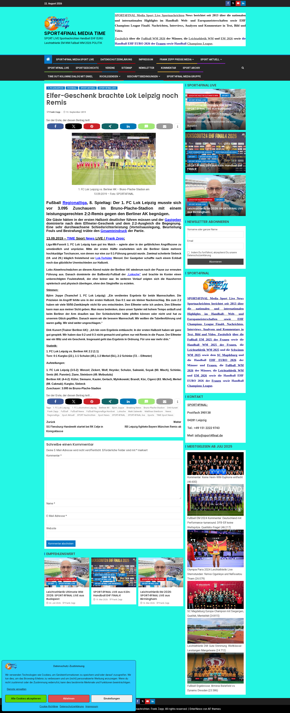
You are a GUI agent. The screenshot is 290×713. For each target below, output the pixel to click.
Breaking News (134, 407)
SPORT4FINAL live (136, 415)
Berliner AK (104, 407)
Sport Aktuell (88, 88)
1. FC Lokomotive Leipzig (84, 407)
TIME (71, 238)
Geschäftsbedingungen (142, 76)
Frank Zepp (55, 112)
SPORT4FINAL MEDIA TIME (75, 33)
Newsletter (146, 68)
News (90, 238)
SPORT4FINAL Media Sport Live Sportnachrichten (149, 15)
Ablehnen (69, 698)
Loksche (121, 411)
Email (190, 241)
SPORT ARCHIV (191, 68)
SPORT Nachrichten (86, 415)
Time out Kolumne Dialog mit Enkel (70, 76)
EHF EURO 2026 (222, 360)
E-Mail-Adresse (56, 516)
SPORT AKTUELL (210, 59)
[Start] (48, 59)
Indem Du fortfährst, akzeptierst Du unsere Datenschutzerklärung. (212, 254)
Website (51, 528)
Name (50, 503)
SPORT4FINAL (118, 415)
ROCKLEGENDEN (109, 76)
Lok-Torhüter (103, 258)
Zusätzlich (121, 38)
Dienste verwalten (16, 689)
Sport (51, 584)
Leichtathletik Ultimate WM (61, 579)
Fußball (72, 88)
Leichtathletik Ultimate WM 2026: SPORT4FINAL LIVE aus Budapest (65, 595)
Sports (151, 415)
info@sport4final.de (209, 435)
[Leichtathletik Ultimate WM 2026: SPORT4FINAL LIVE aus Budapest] (66, 572)
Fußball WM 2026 (153, 38)
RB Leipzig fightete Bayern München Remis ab (153, 424)
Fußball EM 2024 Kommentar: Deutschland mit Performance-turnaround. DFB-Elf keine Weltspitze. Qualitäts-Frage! (214, 523)
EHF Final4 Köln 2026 (104, 575)
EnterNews (195, 708)
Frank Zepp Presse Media (175, 59)
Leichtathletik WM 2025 (203, 349)
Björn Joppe (118, 407)
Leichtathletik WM (201, 38)
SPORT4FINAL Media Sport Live (75, 59)
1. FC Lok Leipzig (55, 88)
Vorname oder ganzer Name (202, 229)
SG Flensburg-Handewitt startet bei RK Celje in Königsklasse (74, 426)
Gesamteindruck (114, 231)
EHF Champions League (106, 570)
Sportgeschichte (87, 68)
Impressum (91, 706)
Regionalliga (75, 202)
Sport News (103, 415)
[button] (55, 126)
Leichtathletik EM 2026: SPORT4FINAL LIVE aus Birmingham (156, 595)
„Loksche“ (134, 274)
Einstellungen (112, 698)
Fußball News (77, 411)
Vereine (110, 68)
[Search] (243, 68)
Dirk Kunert (172, 407)
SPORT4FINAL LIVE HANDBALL (108, 584)
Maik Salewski (135, 411)
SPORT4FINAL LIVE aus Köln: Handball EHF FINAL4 (111, 593)
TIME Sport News (165, 415)
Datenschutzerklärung (72, 706)
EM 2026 (227, 38)
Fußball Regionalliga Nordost (100, 411)
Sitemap (127, 68)
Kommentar (168, 68)
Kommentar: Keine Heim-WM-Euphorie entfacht (215, 477)
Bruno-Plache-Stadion (154, 407)
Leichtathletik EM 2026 (153, 579)
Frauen (161, 43)
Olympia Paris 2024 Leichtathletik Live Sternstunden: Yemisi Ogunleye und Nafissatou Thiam (214, 574)
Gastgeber (173, 220)
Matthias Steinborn (154, 411)
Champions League (199, 43)
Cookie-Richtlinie (49, 706)
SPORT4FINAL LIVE (58, 68)
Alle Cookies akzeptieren (26, 698)
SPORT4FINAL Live (107, 88)
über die (238, 334)
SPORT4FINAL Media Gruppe (184, 76)
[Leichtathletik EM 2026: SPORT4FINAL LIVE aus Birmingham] (160, 572)
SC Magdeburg (227, 355)
